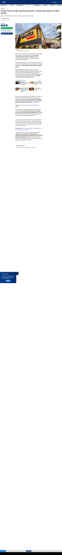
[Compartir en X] (4, 25)
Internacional (37, 5)
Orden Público (4, 5)
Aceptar (8, 280)
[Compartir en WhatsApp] (7, 25)
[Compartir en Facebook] (2, 25)
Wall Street (33, 147)
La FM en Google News (7, 30)
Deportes (52, 5)
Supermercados (27, 147)
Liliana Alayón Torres (5, 18)
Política (11, 5)
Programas (54, 2)
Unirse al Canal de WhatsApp (7, 28)
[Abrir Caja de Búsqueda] (59, 2)
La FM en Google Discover (8, 33)
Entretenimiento (20, 5)
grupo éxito (22, 147)
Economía (29, 5)
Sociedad (59, 5)
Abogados (17, 147)
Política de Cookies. (7, 278)
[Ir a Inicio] (4, 2)
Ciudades (45, 5)
